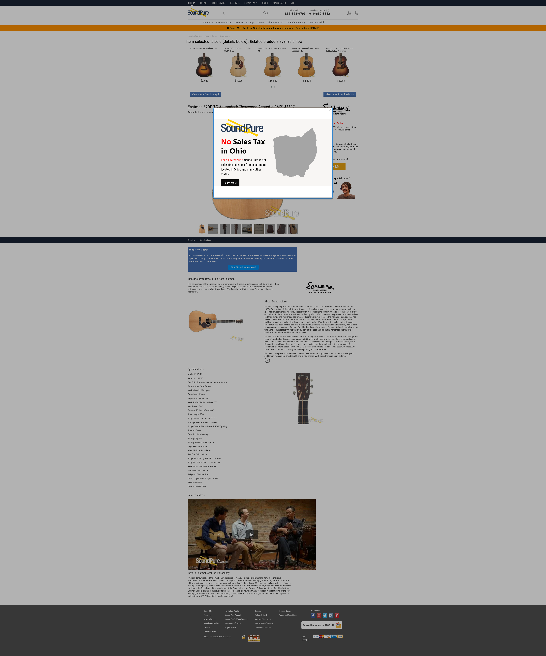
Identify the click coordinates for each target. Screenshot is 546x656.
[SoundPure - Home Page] (242, 135)
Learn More (230, 183)
